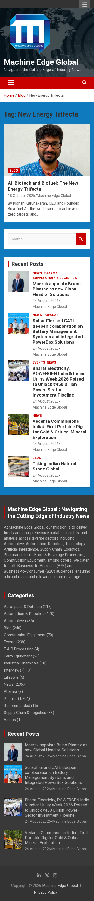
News (37, 273)
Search (81, 239)
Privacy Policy (46, 892)
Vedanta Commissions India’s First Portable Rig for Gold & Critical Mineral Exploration (59, 429)
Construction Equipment (24, 635)
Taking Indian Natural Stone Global (54, 466)
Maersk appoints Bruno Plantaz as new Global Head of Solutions (57, 289)
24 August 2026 (46, 301)
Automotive (14, 620)
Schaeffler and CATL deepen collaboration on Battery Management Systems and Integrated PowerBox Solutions (58, 331)
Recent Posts (27, 264)
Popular (51, 315)
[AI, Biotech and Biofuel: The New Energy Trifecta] (47, 150)
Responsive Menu (84, 4)
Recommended (17, 705)
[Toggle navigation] (11, 83)
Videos (10, 719)
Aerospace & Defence (23, 606)
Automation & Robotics (24, 613)
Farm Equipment (18, 656)
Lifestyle (11, 677)
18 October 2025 (21, 196)
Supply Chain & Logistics (55, 278)
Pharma (51, 273)
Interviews (12, 670)
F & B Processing (18, 649)
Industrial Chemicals (21, 663)
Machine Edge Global (41, 62)
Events (39, 362)
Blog (13, 170)
